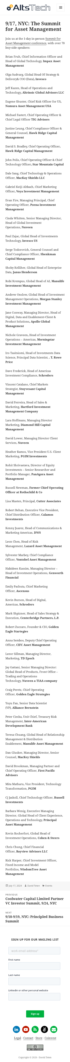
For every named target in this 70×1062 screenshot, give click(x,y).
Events (48, 885)
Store (38, 1038)
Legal (17, 1038)
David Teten (33, 885)
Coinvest (50, 1038)
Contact (28, 1038)
